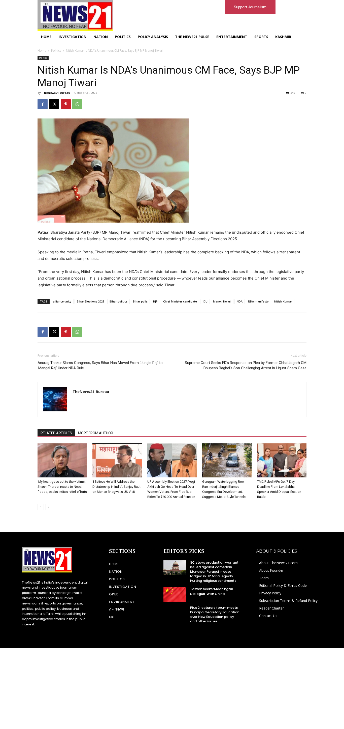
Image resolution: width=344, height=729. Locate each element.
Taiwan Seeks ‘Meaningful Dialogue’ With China (211, 591)
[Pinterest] (66, 104)
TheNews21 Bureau (56, 93)
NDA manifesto (258, 301)
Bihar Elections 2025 (90, 301)
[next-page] (49, 507)
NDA (240, 301)
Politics (56, 50)
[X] (54, 104)
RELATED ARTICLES (56, 433)
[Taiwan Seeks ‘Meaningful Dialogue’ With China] (174, 594)
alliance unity (62, 301)
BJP (155, 301)
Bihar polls (140, 301)
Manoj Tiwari (222, 301)
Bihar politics (118, 301)
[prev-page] (41, 507)
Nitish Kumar (283, 301)
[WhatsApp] (77, 104)
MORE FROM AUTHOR (95, 433)
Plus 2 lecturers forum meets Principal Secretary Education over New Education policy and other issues (214, 614)
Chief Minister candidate (180, 301)
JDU (205, 301)
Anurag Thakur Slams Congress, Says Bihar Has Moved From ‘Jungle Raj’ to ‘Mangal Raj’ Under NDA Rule (100, 365)
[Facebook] (43, 104)
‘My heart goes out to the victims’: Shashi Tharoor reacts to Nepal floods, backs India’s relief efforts (62, 487)
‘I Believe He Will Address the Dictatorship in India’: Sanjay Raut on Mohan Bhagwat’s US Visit (116, 487)
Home (42, 50)
